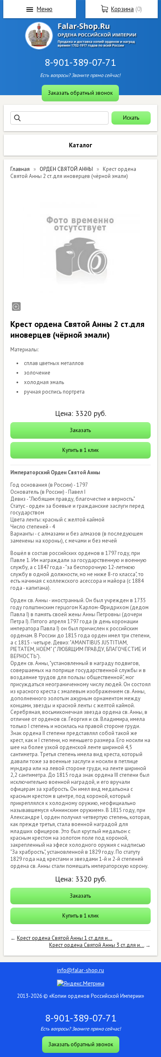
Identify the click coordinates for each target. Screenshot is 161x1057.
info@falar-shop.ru (80, 970)
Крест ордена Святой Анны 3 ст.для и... (96, 945)
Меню (44, 9)
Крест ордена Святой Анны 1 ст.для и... (64, 938)
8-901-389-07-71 (80, 62)
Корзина (122, 9)
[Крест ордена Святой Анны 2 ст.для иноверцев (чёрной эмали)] (80, 248)
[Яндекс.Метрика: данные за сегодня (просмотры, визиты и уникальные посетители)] (80, 983)
